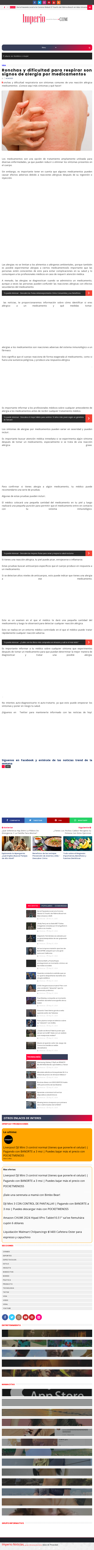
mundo (6, 1276)
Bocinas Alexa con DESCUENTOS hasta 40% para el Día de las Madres (52, 1083)
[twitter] (39, 2)
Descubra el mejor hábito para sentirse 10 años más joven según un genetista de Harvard (43, 418)
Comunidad (61, 906)
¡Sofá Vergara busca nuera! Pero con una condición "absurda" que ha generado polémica (52, 988)
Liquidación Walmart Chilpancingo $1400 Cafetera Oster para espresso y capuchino (42, 1234)
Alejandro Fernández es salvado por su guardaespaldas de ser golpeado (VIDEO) (52, 938)
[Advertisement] (47, 34)
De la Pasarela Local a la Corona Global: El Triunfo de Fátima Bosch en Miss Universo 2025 (51, 913)
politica (7, 1280)
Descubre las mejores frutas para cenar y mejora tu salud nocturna (46, 553)
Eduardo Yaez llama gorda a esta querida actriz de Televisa (50, 1011)
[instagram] (44, 2)
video (5, 1300)
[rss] (58, 2)
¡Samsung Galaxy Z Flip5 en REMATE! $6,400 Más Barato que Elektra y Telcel (52, 1063)
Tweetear (37, 820)
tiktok (6, 1292)
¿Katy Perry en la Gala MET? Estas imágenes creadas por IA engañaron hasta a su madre (52, 925)
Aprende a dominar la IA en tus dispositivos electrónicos (49, 1093)
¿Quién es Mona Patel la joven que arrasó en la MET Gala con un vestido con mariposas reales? (51, 1033)
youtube (7, 1308)
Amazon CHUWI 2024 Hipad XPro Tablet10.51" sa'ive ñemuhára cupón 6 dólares (43, 1220)
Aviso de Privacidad (50, 1545)
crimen (6, 1252)
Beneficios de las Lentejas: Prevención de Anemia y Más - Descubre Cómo (46, 856)
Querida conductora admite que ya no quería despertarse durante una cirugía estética (51, 975)
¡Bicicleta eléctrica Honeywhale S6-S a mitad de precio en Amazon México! (52, 1073)
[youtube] (54, 2)
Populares (47, 906)
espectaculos (75, 7)
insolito (7, 1268)
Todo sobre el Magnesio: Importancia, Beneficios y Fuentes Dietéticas (74, 856)
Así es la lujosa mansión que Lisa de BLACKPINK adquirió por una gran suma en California (51, 950)
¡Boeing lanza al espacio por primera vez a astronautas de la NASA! (52, 1103)
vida (4, 65)
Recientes (33, 906)
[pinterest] (49, 2)
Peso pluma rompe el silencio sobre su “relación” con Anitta (51, 1021)
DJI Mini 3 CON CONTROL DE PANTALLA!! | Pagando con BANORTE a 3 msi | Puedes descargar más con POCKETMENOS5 (46, 1206)
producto (7, 1284)
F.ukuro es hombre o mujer (16, 56)
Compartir (15, 820)
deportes (7, 1256)
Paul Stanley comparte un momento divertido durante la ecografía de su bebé (51, 1000)
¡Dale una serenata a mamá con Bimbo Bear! (31, 1195)
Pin (60, 820)
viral (5, 1304)
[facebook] (35, 2)
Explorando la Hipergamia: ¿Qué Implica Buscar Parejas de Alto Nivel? (14, 856)
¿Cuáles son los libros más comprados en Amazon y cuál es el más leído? (49, 642)
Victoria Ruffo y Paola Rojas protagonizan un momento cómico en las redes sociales (52, 963)
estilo (6, 1264)
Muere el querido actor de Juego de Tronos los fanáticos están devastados (51, 1045)
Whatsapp (82, 820)
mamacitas (8, 1272)
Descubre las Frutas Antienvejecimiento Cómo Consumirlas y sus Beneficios (50, 293)
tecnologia (8, 1288)
